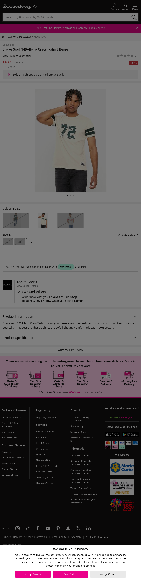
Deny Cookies (71, 574)
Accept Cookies (33, 574)
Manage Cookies (108, 574)
